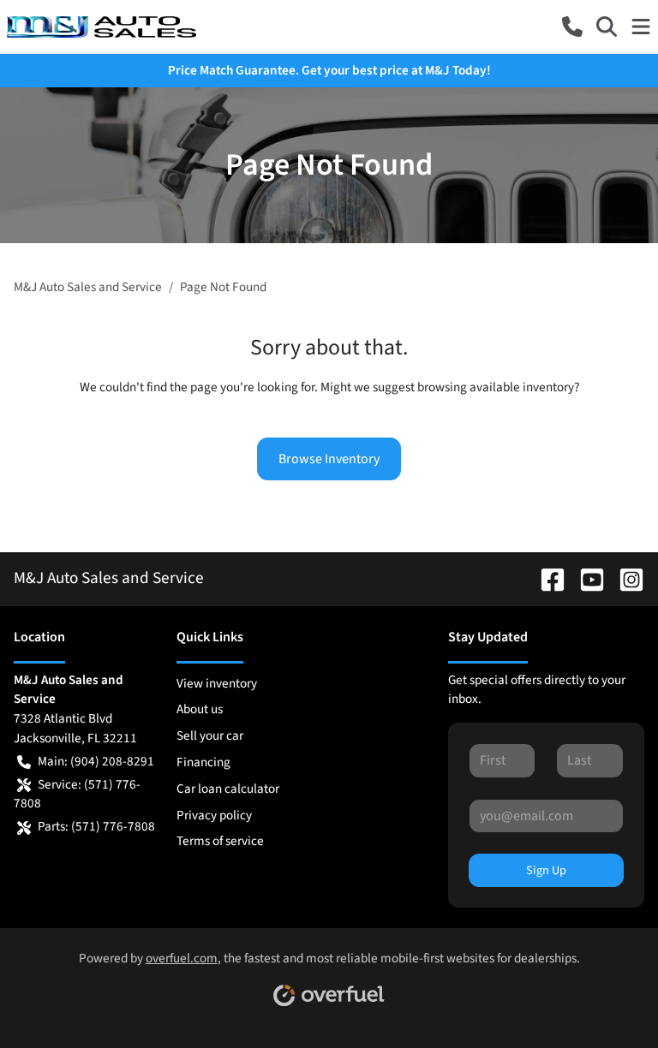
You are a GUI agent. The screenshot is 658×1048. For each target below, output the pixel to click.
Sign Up (546, 870)
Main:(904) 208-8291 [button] (96, 761)
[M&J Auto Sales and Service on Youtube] (585, 578)
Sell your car (209, 735)
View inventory (216, 683)
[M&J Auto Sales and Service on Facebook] (545, 578)
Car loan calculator (227, 788)
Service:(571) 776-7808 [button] (77, 794)
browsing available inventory (495, 387)
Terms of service (220, 840)
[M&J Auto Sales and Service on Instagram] (624, 578)
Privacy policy (214, 815)
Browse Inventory (329, 459)
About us (199, 709)
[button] (572, 26)
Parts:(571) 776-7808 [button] (96, 826)
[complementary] (606, 996)
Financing (203, 762)
